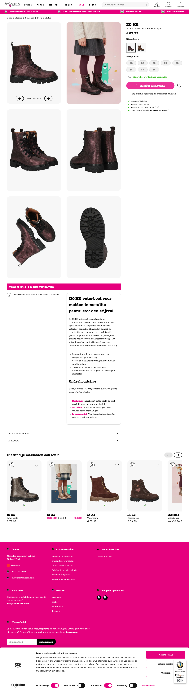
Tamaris (56, 611)
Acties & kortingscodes (63, 579)
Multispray (77, 401)
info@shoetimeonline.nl (23, 578)
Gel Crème (77, 407)
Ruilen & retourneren (62, 561)
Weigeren (166, 673)
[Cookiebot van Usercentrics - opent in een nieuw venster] (18, 686)
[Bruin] (141, 47)
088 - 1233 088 (18, 571)
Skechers (56, 597)
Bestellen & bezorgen (62, 556)
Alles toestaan (166, 655)
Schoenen (29, 18)
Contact (16, 549)
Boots (39, 18)
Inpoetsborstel (79, 414)
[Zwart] (48, 521)
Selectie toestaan (166, 664)
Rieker (55, 602)
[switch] (81, 685)
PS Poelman (58, 606)
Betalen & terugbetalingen (65, 570)
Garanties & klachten (62, 565)
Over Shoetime (110, 549)
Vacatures (18, 590)
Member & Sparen (61, 574)
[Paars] (131, 47)
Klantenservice (64, 549)
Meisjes (18, 18)
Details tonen (148, 685)
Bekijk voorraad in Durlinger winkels (156, 94)
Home (9, 18)
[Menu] (184, 661)
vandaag (154, 110)
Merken (60, 590)
